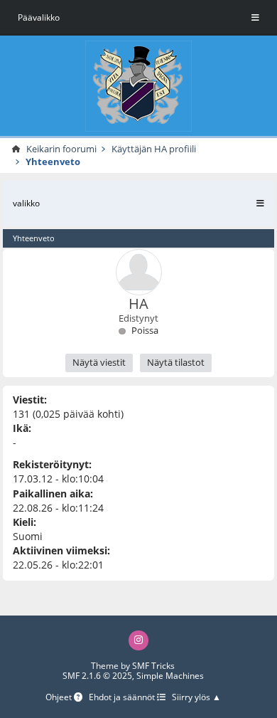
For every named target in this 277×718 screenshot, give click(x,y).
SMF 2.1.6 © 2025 (97, 676)
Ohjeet (59, 697)
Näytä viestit (99, 362)
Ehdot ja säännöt (123, 697)
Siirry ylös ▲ (196, 697)
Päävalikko (39, 17)
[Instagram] (138, 640)
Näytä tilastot (176, 362)
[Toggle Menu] (255, 18)
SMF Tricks (153, 666)
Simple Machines (170, 676)
